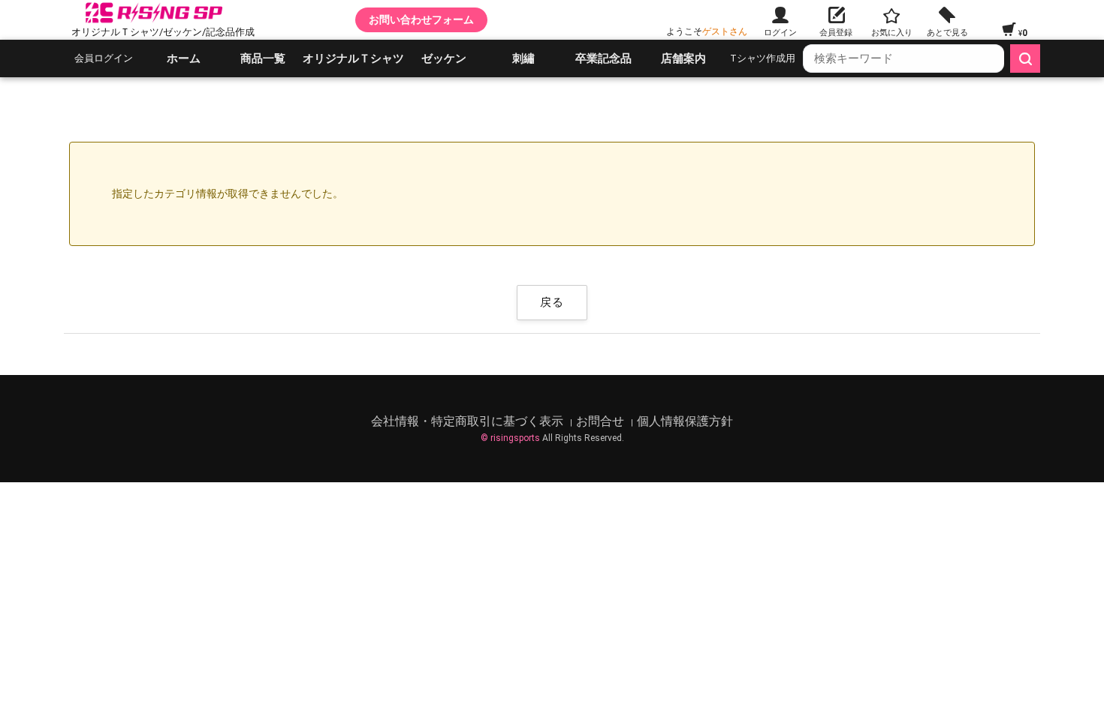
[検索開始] (1025, 58)
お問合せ (601, 421)
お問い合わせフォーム (421, 20)
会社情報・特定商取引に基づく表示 (468, 421)
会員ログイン (103, 58)
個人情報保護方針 (685, 421)
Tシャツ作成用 (762, 58)
